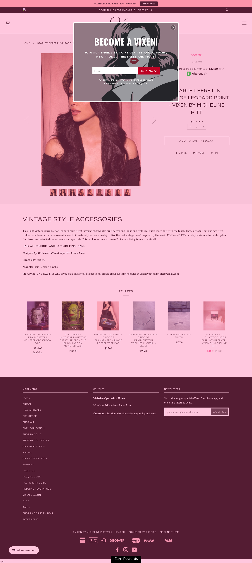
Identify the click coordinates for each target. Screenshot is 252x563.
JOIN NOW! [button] (149, 70)
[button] (173, 27)
